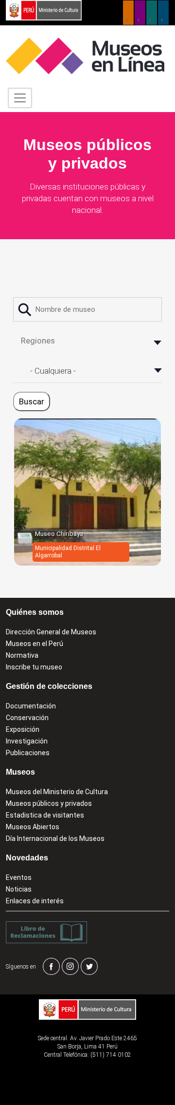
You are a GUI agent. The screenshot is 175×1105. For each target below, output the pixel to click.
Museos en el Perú (34, 644)
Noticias (19, 889)
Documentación (31, 706)
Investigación (27, 741)
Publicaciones (28, 753)
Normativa (22, 655)
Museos (20, 772)
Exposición (22, 729)
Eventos (19, 877)
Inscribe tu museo (34, 667)
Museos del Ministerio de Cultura (57, 792)
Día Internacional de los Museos (55, 838)
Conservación (27, 718)
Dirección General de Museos (51, 632)
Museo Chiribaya (59, 533)
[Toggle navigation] (20, 98)
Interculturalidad (151, 12)
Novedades (27, 858)
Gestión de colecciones (49, 686)
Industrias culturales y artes (140, 12)
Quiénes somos (35, 612)
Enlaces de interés (35, 901)
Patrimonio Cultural (128, 12)
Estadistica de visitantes (45, 815)
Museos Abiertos (32, 827)
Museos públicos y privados (49, 803)
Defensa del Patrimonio (163, 12)
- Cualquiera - (53, 371)
